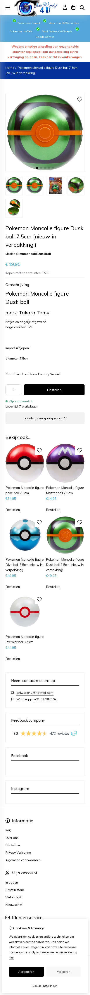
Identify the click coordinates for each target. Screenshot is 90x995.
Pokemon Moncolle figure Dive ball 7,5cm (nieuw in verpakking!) (24, 564)
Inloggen (11, 882)
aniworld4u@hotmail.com (35, 693)
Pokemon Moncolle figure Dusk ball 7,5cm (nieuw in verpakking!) (65, 564)
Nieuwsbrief (13, 905)
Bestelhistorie (15, 890)
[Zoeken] (82, 7)
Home (9, 68)
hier (11, 957)
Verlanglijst (13, 897)
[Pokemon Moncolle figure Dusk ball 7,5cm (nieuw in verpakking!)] (45, 171)
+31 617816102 (45, 699)
